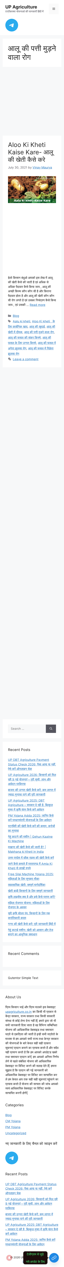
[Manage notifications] (9, 1258)
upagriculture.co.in (18, 1011)
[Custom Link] (54, 1258)
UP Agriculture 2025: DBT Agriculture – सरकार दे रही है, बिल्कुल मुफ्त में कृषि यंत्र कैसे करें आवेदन (30, 805)
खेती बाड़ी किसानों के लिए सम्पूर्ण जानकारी (30, 891)
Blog (16, 316)
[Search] (51, 729)
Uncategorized (15, 1133)
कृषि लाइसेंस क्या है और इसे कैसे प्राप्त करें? (31, 897)
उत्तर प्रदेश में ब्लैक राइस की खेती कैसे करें (31, 857)
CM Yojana (13, 1121)
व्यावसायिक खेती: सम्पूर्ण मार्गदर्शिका (26, 885)
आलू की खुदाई (37, 326)
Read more (37, 305)
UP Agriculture (21, 7)
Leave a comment (25, 359)
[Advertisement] (32, 102)
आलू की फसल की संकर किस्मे (24, 337)
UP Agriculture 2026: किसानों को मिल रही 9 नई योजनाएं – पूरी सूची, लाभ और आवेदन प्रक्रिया (32, 779)
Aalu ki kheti (21, 321)
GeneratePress (32, 1261)
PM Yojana (12, 1127)
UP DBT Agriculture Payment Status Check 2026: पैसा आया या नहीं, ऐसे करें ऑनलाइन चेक (32, 764)
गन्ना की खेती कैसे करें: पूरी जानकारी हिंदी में (32, 924)
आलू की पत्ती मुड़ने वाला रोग (39, 332)
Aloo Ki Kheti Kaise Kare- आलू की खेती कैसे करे (30, 152)
